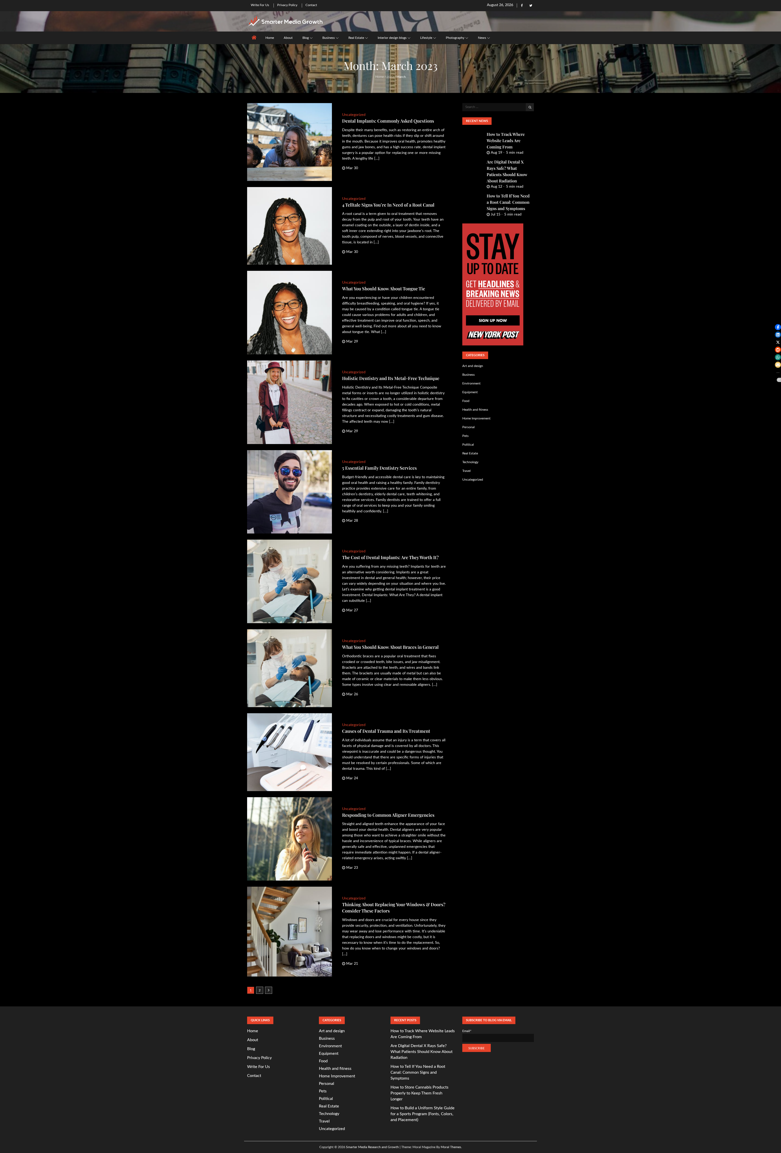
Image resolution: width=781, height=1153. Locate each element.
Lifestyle (426, 37)
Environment (471, 383)
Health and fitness (475, 409)
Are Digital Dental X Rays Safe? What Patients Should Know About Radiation (421, 1052)
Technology (470, 462)
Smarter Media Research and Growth (372, 1147)
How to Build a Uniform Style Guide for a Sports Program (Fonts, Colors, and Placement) (422, 1114)
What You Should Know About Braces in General (390, 647)
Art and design (472, 366)
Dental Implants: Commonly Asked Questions (388, 121)
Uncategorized (353, 115)
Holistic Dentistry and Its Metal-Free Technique (390, 378)
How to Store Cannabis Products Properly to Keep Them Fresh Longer (419, 1093)
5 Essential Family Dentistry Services (379, 468)
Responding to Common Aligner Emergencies (388, 815)
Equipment (470, 392)
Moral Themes (451, 1147)
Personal (468, 427)
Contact (311, 5)
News (482, 37)
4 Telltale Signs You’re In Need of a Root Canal (388, 205)
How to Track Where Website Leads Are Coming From (506, 140)
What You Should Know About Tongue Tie (383, 288)
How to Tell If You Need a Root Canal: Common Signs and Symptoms (508, 202)
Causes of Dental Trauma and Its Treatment (386, 731)
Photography (455, 37)
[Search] (530, 107)
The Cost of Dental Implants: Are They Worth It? (390, 557)
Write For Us (260, 5)
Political (468, 444)
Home (269, 37)
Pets (465, 436)
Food (465, 401)
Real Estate (356, 37)
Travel (466, 471)
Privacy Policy (287, 5)
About (288, 37)
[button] (778, 327)
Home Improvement (476, 418)
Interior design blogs (392, 37)
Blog (305, 37)
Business (328, 37)
